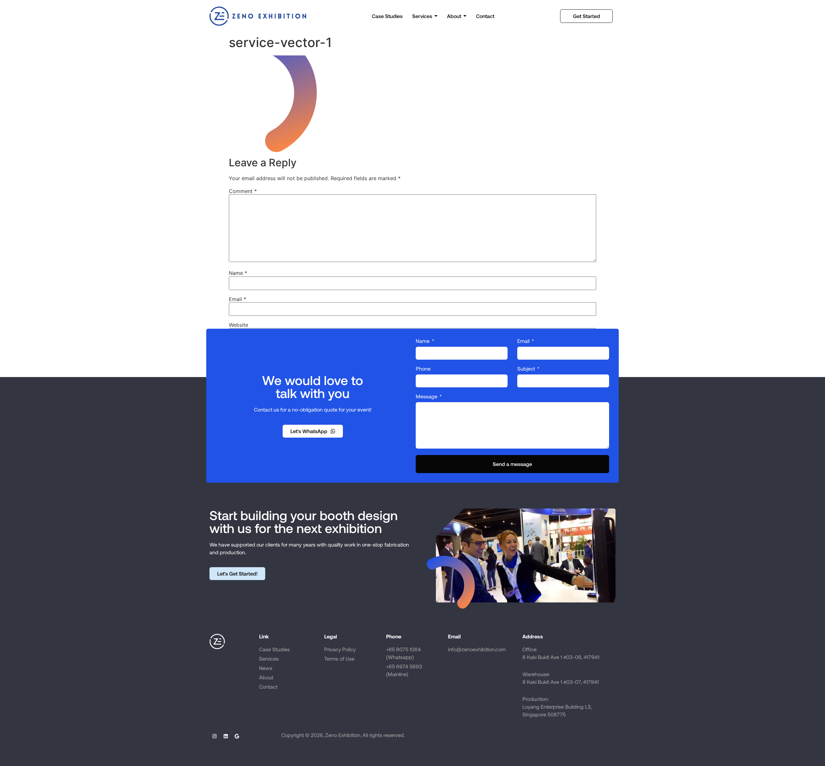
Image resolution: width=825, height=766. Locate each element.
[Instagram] (214, 736)
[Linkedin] (225, 736)
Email (237, 299)
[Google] (237, 736)
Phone (423, 369)
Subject (526, 369)
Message (427, 396)
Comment (243, 191)
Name (238, 273)
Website (238, 324)
